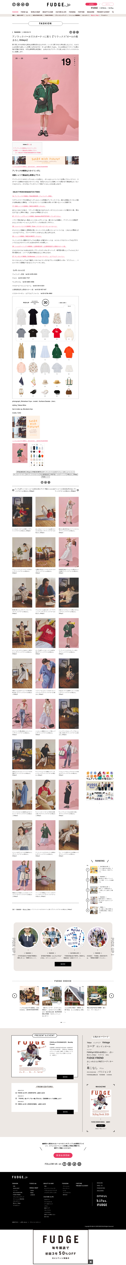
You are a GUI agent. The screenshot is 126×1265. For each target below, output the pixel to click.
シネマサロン (47, 1212)
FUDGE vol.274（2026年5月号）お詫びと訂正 (31, 1093)
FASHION (15, 12)
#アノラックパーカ (48, 472)
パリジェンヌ (104, 1071)
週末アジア (47, 1208)
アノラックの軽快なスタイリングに (25, 148)
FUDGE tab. (24, 12)
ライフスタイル (48, 1202)
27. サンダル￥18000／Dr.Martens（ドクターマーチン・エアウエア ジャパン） (38, 256)
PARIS (31, 1193)
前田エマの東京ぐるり (49, 1214)
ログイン (108, 4)
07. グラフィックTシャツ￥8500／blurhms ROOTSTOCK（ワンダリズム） (36, 216)
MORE (65, 1077)
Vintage (106, 1042)
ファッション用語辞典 (74, 15)
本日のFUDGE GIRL (38, 15)
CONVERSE (109, 1075)
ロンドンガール (103, 1046)
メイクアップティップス (50, 1192)
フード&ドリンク (48, 1204)
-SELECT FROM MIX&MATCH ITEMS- (28, 153)
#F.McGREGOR (21, 472)
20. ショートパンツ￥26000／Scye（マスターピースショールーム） (35, 226)
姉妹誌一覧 (99, 1185)
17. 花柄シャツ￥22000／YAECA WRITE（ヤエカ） (29, 206)
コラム (46, 1206)
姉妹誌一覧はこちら (100, 1128)
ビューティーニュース (49, 1188)
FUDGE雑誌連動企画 (92, 1075)
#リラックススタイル (32, 474)
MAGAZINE (90, 12)
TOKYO (32, 1190)
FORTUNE (81, 12)
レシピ (64, 1190)
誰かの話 (46, 1217)
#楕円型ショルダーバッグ (58, 474)
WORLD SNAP (35, 12)
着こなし (92, 1068)
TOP (13, 909)
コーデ (91, 1046)
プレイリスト (47, 1210)
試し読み (101, 1125)
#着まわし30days (72, 474)
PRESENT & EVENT (103, 12)
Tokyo (89, 1042)
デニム (102, 1068)
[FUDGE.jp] (58, 5)
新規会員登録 (63, 1155)
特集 (13, 15)
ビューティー (66, 1188)
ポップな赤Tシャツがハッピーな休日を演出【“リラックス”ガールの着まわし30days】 (29, 490)
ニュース (28, 15)
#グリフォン (59, 472)
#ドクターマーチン (19, 474)
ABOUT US (15, 1222)
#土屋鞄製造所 (44, 474)
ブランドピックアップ (60, 15)
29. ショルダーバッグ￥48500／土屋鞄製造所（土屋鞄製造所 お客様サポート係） (39, 246)
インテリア (97, 1043)
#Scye (29, 472)
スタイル (101, 1055)
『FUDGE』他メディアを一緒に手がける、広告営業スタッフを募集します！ (40, 1099)
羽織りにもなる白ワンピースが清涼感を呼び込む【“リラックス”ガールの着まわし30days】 (60, 490)
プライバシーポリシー (35, 1222)
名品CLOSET (20, 15)
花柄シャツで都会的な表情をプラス (25, 150)
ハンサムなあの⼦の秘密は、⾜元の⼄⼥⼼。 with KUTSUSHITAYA (30, 167)
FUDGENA (72, 12)
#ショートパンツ (69, 472)
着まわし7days (95, 15)
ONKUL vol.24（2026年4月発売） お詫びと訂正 (32, 1104)
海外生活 (65, 1195)
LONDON (32, 1195)
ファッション (66, 1186)
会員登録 (91, 4)
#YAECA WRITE (36, 472)
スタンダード (85, 15)
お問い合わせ (23, 1222)
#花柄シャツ (45, 477)
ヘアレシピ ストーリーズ (50, 1190)
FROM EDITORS (101, 1188)
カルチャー (47, 1199)
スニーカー (89, 1049)
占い (111, 1052)
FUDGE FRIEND (49, 15)
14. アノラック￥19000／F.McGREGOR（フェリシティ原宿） (32, 196)
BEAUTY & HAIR (48, 12)
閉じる (29, 144)
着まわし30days (91, 1055)
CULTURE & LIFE (61, 12)
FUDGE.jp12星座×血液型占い (97, 1052)
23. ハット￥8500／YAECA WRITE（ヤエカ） (27, 236)
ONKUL (107, 1055)
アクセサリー (104, 15)
